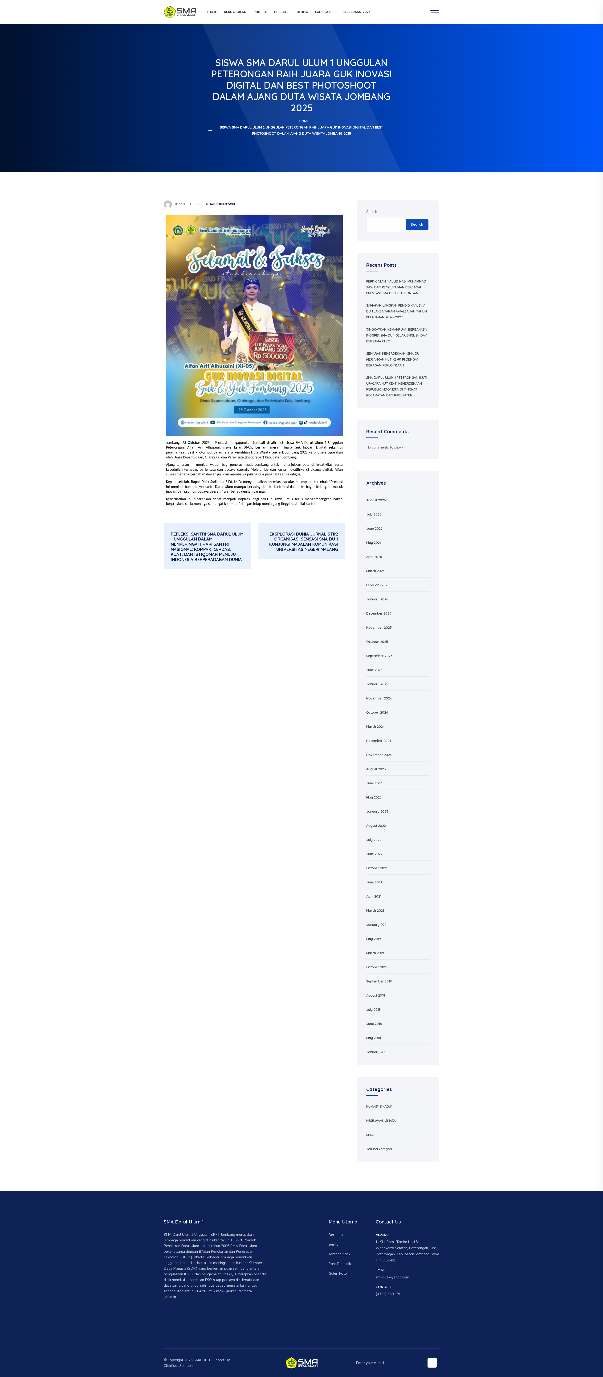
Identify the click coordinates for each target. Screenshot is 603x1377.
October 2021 (376, 868)
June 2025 (374, 670)
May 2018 (373, 1038)
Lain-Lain (323, 12)
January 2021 (376, 925)
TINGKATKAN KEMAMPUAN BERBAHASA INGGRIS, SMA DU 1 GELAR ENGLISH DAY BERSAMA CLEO (396, 335)
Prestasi (281, 12)
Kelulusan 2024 (357, 12)
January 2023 (377, 811)
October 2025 (377, 642)
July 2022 (373, 840)
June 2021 (374, 882)
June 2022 (374, 854)
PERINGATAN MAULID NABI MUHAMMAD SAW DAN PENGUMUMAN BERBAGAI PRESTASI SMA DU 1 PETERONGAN (396, 287)
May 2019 (373, 939)
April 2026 (374, 557)
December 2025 (378, 613)
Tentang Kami (339, 1254)
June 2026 (374, 528)
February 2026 (377, 585)
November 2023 (379, 755)
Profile (260, 12)
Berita (302, 12)
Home (212, 12)
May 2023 (374, 797)
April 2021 (373, 896)
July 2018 (373, 1009)
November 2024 (379, 698)
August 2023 (376, 769)
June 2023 (374, 783)
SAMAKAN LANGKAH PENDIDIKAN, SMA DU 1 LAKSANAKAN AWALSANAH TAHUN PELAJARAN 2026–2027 (396, 311)
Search (371, 211)
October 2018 (376, 967)
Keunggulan (235, 12)
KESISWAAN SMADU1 (382, 1121)
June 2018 (374, 1024)
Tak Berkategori (222, 204)
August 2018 (375, 995)
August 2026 (376, 500)
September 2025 (379, 656)
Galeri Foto (338, 1273)
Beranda (336, 1234)
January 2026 (377, 599)
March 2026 (375, 571)
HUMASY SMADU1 (379, 1106)
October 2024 (377, 712)
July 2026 (373, 514)
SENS (370, 1135)
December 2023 (378, 741)
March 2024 (375, 726)
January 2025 (377, 684)
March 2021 (375, 910)
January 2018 (376, 1052)
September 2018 (379, 981)
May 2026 (374, 543)
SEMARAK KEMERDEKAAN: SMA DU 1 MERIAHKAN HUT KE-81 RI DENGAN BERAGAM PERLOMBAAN (393, 359)
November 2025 (379, 627)
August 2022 (376, 826)
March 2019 (375, 953)
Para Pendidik (340, 1263)
